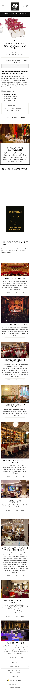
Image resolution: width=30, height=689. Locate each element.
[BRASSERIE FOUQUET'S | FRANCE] (15, 589)
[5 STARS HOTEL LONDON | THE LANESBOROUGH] (15, 532)
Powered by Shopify (15, 687)
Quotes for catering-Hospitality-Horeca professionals (15, 110)
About (14, 662)
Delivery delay (15, 105)
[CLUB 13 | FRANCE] (15, 630)
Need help (14, 666)
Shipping (8, 54)
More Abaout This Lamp (15, 657)
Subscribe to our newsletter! (14, 671)
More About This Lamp (15, 292)
